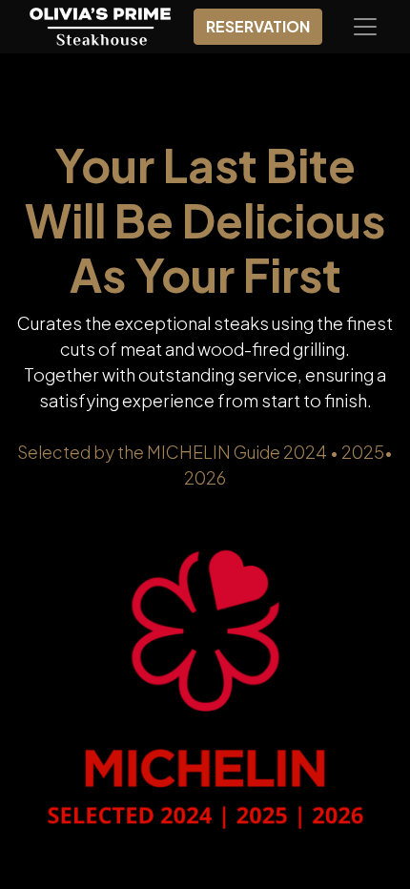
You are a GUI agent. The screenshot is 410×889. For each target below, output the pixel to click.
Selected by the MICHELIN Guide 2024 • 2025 (200, 452)
